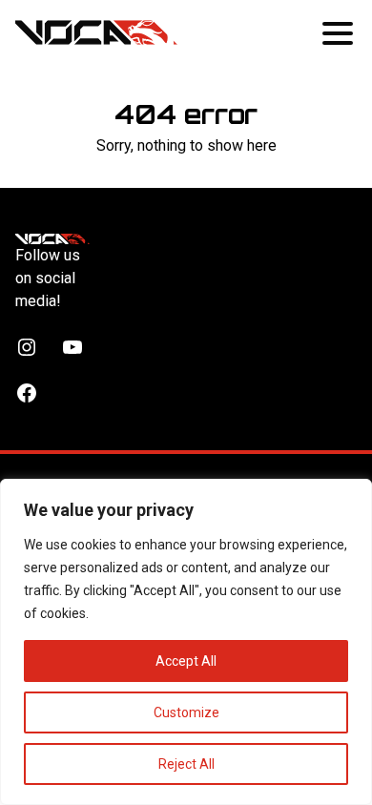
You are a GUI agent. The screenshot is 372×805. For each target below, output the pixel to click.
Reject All (186, 764)
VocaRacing (96, 32)
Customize (186, 712)
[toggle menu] (339, 32)
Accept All (186, 661)
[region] (186, 642)
